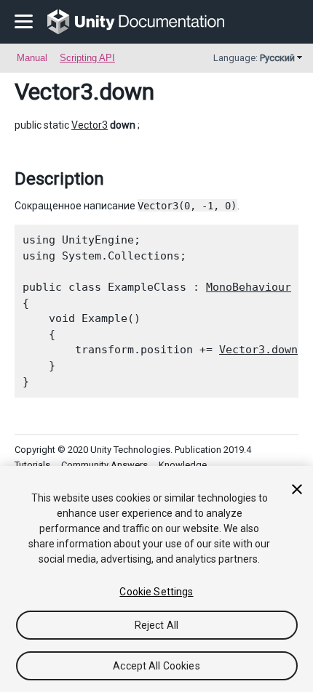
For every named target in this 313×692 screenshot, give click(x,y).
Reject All (156, 625)
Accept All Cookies (156, 666)
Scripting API (87, 57)
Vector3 (54, 91)
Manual (32, 57)
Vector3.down (258, 349)
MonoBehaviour (248, 287)
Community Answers (104, 464)
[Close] (297, 489)
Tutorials (32, 464)
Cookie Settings (156, 592)
